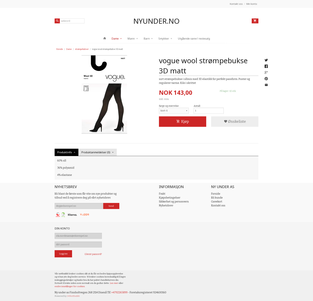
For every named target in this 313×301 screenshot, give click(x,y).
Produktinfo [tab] (64, 152)
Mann (131, 38)
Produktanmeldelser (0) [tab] (95, 152)
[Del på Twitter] (266, 60)
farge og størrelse (169, 106)
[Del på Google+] (266, 72)
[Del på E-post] (266, 85)
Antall (197, 106)
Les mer (114, 283)
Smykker (163, 38)
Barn (147, 38)
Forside (59, 49)
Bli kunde (217, 197)
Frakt (162, 193)
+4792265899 (119, 292)
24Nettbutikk (73, 296)
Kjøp (185, 121)
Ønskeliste (236, 121)
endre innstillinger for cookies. (70, 286)
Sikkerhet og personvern (174, 201)
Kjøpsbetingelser (169, 197)
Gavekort (216, 201)
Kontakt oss (218, 205)
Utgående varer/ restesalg (194, 38)
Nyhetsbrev (166, 205)
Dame (115, 38)
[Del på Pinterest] (266, 78)
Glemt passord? (93, 254)
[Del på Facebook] (266, 66)
